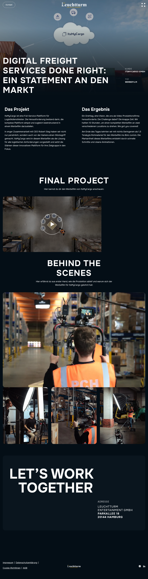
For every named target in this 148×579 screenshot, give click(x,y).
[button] (143, 5)
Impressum (8, 562)
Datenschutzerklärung (26, 562)
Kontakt (9, 5)
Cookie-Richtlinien (12, 568)
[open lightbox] (52, 224)
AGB (25, 568)
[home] (74, 4)
